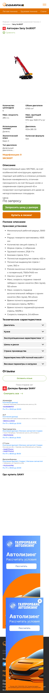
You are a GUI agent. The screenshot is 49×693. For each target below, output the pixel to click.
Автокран (6, 24)
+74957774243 (8, 451)
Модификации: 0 (12, 154)
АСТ (4, 415)
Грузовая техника (29, 11)
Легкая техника (10, 11)
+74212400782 (8, 465)
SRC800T (8, 158)
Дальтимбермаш (10, 459)
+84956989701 (8, 407)
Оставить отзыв (24, 378)
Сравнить (10, 32)
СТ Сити (6, 443)
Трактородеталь (9, 429)
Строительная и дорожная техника (25, 22)
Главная (6, 22)
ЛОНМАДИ (7, 401)
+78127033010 (8, 435)
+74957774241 (8, 449)
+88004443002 (9, 421)
